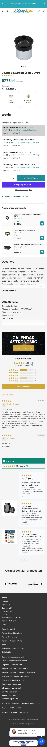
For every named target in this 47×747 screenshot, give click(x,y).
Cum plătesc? (7, 611)
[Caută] (7, 11)
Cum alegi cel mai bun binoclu (13, 680)
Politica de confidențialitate (12, 633)
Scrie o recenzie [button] (23, 386)
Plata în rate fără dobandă (11, 621)
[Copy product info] (19, 133)
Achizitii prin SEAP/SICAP (11, 617)
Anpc (4, 645)
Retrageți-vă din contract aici (13, 648)
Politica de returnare (9, 637)
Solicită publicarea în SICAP (15, 196)
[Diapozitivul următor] (44, 3)
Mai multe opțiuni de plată (23, 190)
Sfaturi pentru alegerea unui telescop (15, 676)
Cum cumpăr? (7, 608)
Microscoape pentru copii (11, 688)
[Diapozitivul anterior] (2, 3)
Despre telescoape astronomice (13, 657)
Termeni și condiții (8, 629)
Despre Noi (6, 605)
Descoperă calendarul (23, 348)
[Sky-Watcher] (7, 114)
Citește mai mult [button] (9, 291)
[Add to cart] (42, 223)
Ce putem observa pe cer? (12, 665)
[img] (7, 401)
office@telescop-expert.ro (17, 712)
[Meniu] (2, 11)
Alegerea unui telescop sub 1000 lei (15, 668)
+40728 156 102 (14, 708)
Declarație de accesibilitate (12, 641)
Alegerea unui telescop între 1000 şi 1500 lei (18, 672)
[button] (7, 75)
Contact (5, 602)
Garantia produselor (9, 692)
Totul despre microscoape (11, 684)
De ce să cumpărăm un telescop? (14, 661)
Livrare (4, 614)
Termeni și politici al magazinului (23, 724)
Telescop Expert (19, 719)
